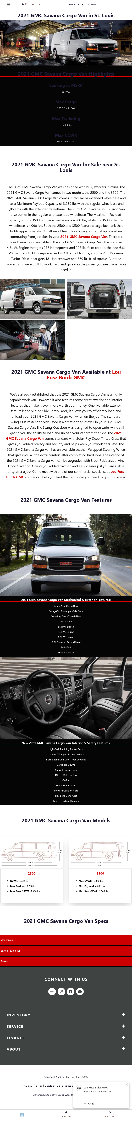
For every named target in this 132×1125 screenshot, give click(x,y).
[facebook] (70, 991)
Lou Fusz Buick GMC (84, 374)
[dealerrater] (61, 991)
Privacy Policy (32, 1085)
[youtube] (80, 991)
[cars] (52, 991)
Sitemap (68, 1085)
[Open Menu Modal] (8, 4)
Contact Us (52, 1085)
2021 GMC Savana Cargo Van (83, 236)
